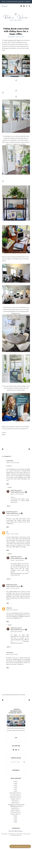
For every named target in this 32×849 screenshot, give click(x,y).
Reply (7, 484)
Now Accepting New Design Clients (16, 1)
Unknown (9, 608)
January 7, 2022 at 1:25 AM (12, 533)
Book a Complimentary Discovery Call (20, 846)
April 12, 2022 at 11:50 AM (12, 610)
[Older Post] (29, 449)
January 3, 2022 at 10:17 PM (12, 515)
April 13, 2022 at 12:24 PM (16, 631)
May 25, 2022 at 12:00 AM (12, 654)
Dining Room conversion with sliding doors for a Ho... (16, 805)
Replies (10, 487)
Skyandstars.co (16, 835)
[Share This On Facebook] (13, 442)
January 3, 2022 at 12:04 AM (12, 462)
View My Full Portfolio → (16, 831)
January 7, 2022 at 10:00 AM (17, 494)
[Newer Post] (2, 449)
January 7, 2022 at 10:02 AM (17, 560)
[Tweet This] (16, 442)
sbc (7, 532)
